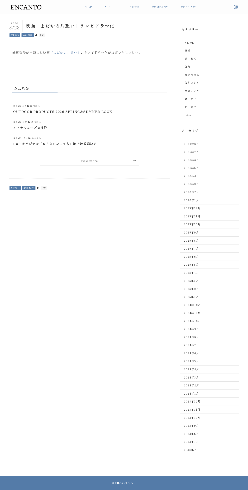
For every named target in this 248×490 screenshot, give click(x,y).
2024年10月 (192, 321)
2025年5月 (191, 264)
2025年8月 (191, 240)
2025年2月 (191, 289)
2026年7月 (191, 152)
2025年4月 (191, 273)
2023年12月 (192, 401)
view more (89, 161)
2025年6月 (191, 256)
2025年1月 (191, 297)
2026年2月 (191, 192)
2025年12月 (192, 208)
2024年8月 (191, 337)
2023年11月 (192, 409)
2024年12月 (192, 305)
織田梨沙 (27, 35)
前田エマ (191, 107)
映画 (46, 52)
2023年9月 (191, 425)
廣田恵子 (191, 99)
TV (42, 35)
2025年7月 (191, 248)
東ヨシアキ (192, 91)
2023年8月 (191, 434)
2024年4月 (191, 369)
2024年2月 (191, 385)
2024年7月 (191, 345)
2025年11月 (192, 216)
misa (188, 115)
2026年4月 (191, 176)
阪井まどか (192, 83)
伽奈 (188, 67)
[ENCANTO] (25, 7)
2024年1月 (191, 393)
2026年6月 (191, 160)
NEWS (15, 35)
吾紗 (188, 50)
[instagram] (235, 7)
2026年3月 (191, 184)
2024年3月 (191, 377)
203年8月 (190, 450)
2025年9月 (191, 232)
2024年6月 (191, 353)
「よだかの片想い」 (65, 52)
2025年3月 (191, 281)
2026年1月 (191, 200)
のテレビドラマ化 (94, 52)
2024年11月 (192, 313)
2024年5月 (191, 361)
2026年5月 (191, 168)
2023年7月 (191, 442)
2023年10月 (192, 418)
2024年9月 (191, 329)
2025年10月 (192, 224)
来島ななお (192, 75)
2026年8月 (191, 144)
